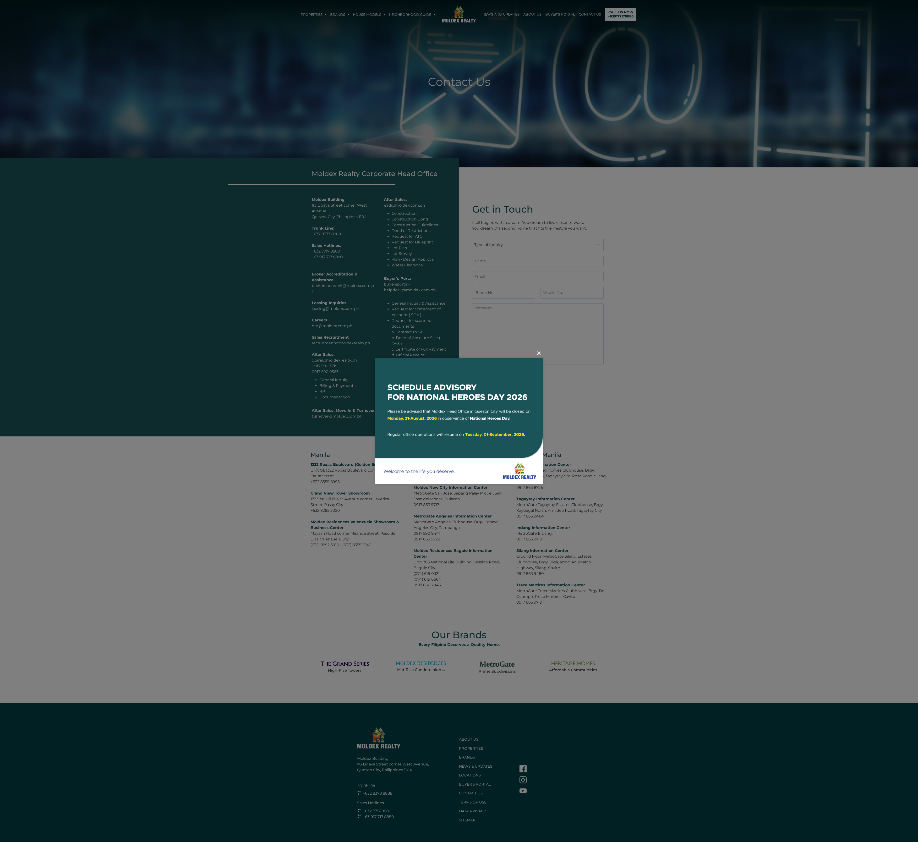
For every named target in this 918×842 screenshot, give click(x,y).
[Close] (539, 353)
